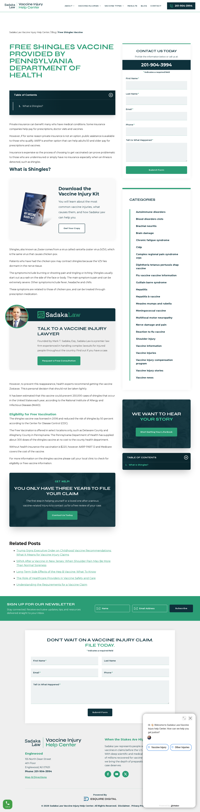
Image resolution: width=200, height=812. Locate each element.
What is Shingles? (33, 106)
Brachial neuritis (146, 226)
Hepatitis (141, 289)
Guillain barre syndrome (151, 282)
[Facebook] (108, 774)
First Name (132, 78)
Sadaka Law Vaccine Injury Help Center (29, 32)
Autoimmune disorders (150, 212)
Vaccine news (144, 377)
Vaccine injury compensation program (154, 362)
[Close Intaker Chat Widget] (190, 718)
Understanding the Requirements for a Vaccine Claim (51, 584)
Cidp (139, 247)
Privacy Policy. (139, 806)
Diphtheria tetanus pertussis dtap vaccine (157, 266)
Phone (130, 124)
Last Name (132, 94)
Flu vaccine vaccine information (156, 275)
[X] (125, 774)
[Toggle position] (184, 718)
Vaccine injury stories (149, 370)
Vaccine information (149, 346)
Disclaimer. (124, 806)
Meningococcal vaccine (151, 310)
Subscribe (181, 608)
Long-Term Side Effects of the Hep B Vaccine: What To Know (56, 571)
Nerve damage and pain (151, 324)
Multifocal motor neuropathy (154, 317)
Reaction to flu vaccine (150, 331)
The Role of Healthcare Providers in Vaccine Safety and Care (56, 578)
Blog (53, 32)
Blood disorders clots (149, 219)
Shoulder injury (145, 338)
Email (129, 109)
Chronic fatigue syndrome (152, 240)
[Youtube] (116, 774)
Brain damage (145, 233)
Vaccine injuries (146, 353)
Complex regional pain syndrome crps (157, 256)
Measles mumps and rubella (154, 303)
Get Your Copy (72, 228)
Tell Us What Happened (139, 140)
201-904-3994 (183, 5)
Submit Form (156, 170)
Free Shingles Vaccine (70, 32)
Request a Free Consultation (59, 361)
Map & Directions (36, 777)
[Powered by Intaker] (175, 806)
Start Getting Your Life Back (156, 432)
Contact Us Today (62, 515)
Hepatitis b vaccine (148, 296)
